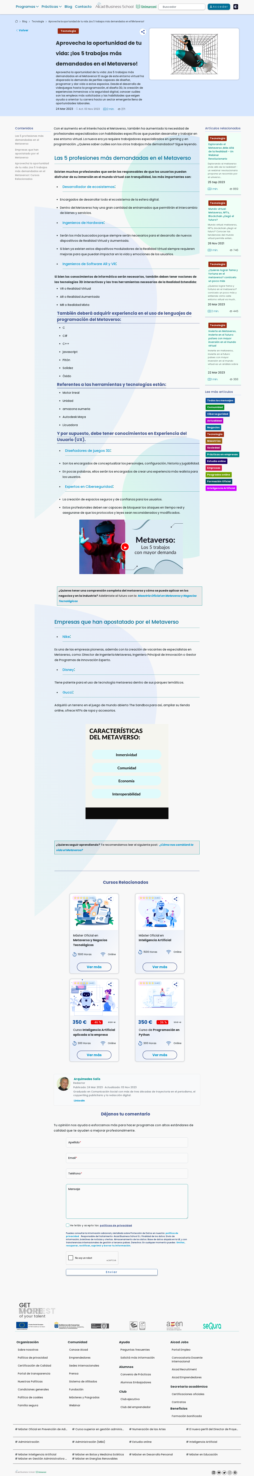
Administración (28, 1442)
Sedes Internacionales (84, 1365)
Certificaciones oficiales (188, 1394)
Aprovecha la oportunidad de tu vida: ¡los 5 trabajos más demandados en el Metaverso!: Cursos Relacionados (32, 171)
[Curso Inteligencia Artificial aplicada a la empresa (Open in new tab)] (94, 997)
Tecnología (38, 21)
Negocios (213, 427)
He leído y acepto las (101, 1225)
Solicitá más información (137, 1357)
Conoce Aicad (78, 1350)
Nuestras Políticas (30, 1381)
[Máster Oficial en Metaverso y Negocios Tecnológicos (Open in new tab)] (94, 912)
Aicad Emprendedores (187, 1377)
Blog (68, 6)
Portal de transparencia (34, 1373)
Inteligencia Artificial (221, 488)
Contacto (83, 6)
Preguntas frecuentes (135, 1350)
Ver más (94, 967)
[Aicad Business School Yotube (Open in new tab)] (219, 1472)
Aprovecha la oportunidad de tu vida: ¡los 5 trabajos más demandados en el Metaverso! (96, 21)
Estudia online (216, 461)
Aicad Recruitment (184, 1369)
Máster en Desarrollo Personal (152, 1454)
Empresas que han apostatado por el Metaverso (27, 153)
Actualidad (214, 420)
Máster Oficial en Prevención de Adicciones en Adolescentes (58, 1429)
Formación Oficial (219, 481)
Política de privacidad (33, 1357)
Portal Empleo (181, 1350)
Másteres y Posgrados (84, 1397)
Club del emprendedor (135, 1407)
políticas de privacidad (116, 1225)
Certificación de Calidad (34, 1365)
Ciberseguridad (217, 414)
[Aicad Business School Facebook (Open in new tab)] (235, 1472)
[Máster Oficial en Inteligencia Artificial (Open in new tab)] (160, 912)
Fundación (76, 1389)
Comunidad (215, 407)
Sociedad (213, 447)
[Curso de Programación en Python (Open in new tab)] (160, 997)
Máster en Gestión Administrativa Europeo (47, 1458)
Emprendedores (80, 1357)
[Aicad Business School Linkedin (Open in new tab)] (213, 1472)
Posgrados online (218, 474)
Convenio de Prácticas (135, 1374)
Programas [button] (25, 6)
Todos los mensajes (220, 400)
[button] (142, 31)
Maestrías (214, 441)
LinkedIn (79, 1100)
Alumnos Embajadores (135, 1382)
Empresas (213, 468)
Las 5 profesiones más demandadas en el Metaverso (29, 139)
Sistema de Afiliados (83, 1381)
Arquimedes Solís (87, 1079)
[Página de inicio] (16, 21)
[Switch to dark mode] (235, 7)
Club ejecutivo (130, 1399)
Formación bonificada (187, 1416)
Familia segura (28, 1405)
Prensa (73, 1373)
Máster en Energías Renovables (96, 1458)
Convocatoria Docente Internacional (187, 1359)
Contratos (179, 1402)
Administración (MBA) (90, 1442)
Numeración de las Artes (149, 1429)
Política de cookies (30, 1397)
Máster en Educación (203, 1454)
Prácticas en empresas (222, 454)
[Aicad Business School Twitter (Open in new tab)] (224, 1472)
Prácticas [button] (50, 6)
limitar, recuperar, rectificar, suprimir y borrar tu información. (125, 1244)
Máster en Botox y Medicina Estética (99, 1454)
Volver (23, 30)
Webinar (74, 1405)
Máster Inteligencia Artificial (37, 1454)
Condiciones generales (33, 1389)
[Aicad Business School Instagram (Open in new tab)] (229, 1472)
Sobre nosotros (28, 1350)
